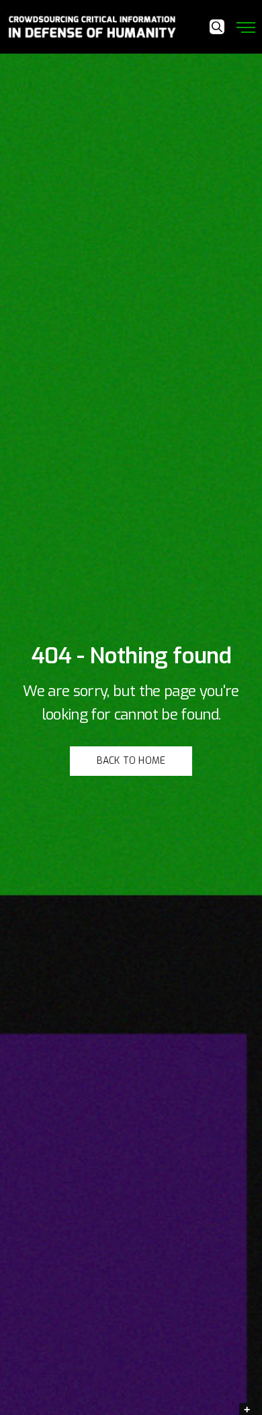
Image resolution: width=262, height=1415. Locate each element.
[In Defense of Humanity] (92, 26)
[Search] (217, 26)
